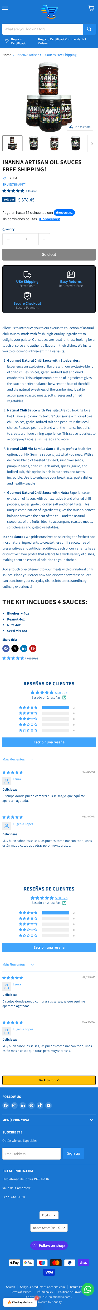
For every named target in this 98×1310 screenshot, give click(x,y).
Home (6, 55)
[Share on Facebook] (6, 648)
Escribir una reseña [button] (49, 742)
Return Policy (78, 1287)
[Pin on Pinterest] (32, 648)
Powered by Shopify (49, 1302)
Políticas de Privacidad (72, 1292)
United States (46, 1228)
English (46, 1215)
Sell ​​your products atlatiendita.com (42, 1287)
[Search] (89, 29)
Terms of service (21, 1292)
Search (10, 1287)
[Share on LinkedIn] (23, 648)
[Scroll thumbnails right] (91, 143)
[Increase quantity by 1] (44, 239)
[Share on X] (15, 648)
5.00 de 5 (61, 692)
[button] (13, 658)
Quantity (8, 229)
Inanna (12, 177)
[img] (12, 772)
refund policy (44, 1292)
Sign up (73, 1153)
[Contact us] (87, 1289)
